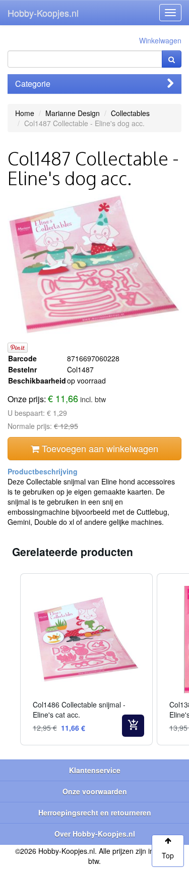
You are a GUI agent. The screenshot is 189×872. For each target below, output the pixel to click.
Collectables (130, 113)
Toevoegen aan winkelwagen (98, 448)
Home (24, 113)
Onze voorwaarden (94, 791)
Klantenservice (94, 770)
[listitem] (86, 659)
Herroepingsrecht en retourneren (94, 812)
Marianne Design (72, 113)
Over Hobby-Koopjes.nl (94, 834)
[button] (10, 659)
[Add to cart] (133, 726)
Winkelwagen (160, 40)
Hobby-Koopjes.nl (43, 12)
